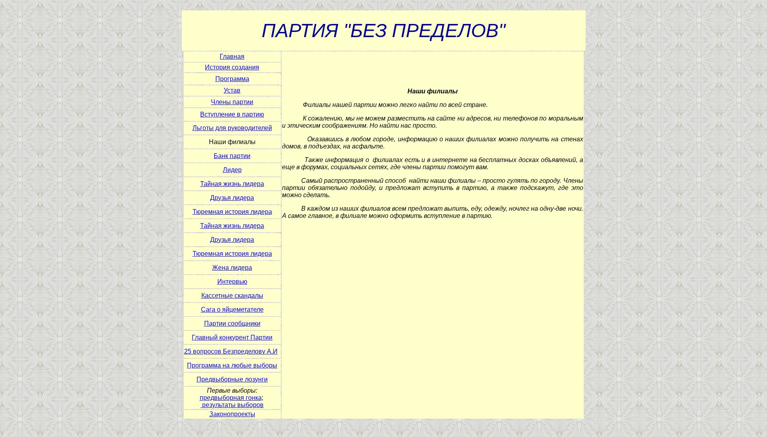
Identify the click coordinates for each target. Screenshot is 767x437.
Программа (232, 78)
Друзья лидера (232, 197)
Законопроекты (232, 414)
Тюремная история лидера (232, 211)
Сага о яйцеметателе (232, 309)
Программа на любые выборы (232, 365)
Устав (232, 90)
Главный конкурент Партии (232, 337)
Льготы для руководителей (232, 128)
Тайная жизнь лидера (232, 183)
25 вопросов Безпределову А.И (231, 351)
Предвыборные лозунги (232, 379)
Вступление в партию (232, 114)
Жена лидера (232, 267)
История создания (232, 67)
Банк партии (232, 155)
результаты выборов (233, 404)
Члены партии (232, 102)
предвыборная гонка (231, 397)
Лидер (232, 169)
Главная (232, 56)
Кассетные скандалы (232, 295)
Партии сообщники (232, 323)
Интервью (232, 281)
